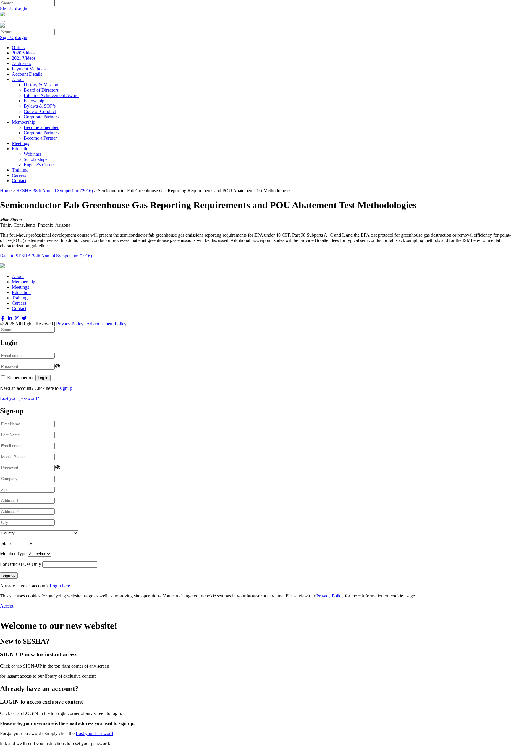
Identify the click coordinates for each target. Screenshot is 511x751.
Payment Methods (29, 68)
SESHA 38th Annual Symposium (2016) (55, 190)
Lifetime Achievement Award (51, 95)
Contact (19, 180)
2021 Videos (23, 58)
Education (21, 148)
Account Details (27, 74)
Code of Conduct (40, 111)
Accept (6, 605)
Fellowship (34, 100)
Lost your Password (94, 733)
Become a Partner (40, 137)
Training (20, 169)
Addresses (21, 63)
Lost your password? (19, 398)
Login (21, 8)
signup (66, 388)
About (18, 79)
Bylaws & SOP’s (40, 106)
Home (6, 190)
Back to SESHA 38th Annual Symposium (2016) (46, 255)
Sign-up (8, 575)
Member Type (13, 553)
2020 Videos (23, 52)
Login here (60, 585)
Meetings (20, 143)
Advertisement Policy (106, 323)
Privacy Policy (69, 323)
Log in (43, 378)
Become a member (41, 127)
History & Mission (41, 84)
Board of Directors (41, 90)
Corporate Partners (41, 116)
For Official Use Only (20, 564)
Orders (18, 47)
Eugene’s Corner (39, 164)
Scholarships (35, 159)
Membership (23, 122)
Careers (19, 175)
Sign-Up (8, 8)
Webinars (32, 153)
